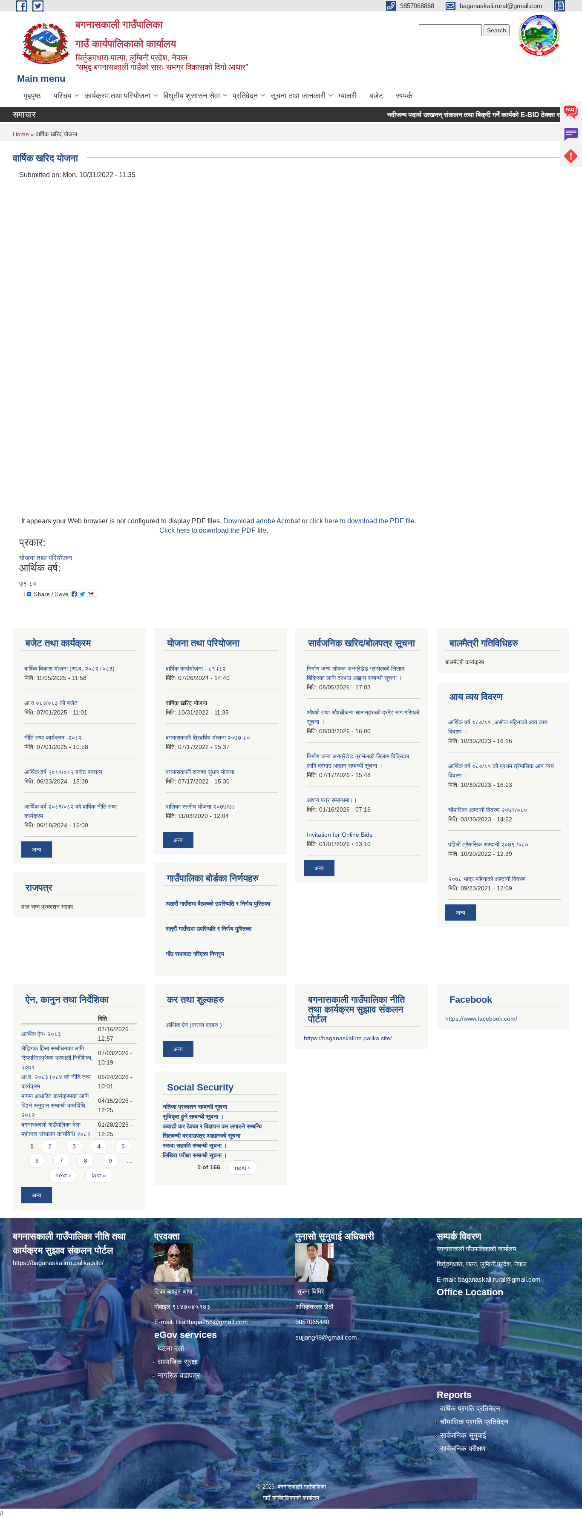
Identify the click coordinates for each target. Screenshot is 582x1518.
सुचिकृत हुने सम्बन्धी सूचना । (193, 1116)
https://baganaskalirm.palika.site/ (348, 1038)
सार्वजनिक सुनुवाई (463, 1436)
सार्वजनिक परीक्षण (462, 1449)
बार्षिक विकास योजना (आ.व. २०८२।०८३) (69, 668)
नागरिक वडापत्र (179, 1376)
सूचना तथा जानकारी (298, 96)
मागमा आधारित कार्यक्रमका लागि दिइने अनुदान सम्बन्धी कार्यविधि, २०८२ (55, 1105)
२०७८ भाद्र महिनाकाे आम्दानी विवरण (487, 878)
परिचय (63, 96)
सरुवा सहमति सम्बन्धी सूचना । (195, 1145)
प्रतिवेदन (245, 96)
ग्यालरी (347, 96)
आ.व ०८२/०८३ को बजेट (51, 703)
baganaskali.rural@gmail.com (499, 1279)
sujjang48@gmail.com (326, 1337)
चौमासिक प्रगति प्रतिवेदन (474, 1422)
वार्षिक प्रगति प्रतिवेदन (470, 1409)
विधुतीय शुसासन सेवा (191, 96)
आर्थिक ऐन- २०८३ (41, 1033)
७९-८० (28, 583)
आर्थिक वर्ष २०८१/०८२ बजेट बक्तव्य (63, 772)
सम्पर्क (404, 96)
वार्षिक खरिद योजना (186, 703)
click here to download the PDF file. (362, 521)
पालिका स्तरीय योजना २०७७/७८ (200, 806)
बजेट (376, 96)
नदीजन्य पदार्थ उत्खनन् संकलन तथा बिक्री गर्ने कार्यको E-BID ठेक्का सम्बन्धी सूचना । (465, 114)
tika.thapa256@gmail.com (212, 1322)
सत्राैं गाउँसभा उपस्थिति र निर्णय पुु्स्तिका (208, 928)
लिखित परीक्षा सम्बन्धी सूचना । (195, 1155)
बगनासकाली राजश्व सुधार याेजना (200, 772)
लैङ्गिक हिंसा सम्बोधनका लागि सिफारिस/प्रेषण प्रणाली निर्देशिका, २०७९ (57, 1057)
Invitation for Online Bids (339, 834)
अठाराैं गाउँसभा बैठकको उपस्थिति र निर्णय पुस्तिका (218, 903)
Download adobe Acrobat (262, 521)
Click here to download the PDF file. (213, 530)
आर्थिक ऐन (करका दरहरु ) (194, 1025)
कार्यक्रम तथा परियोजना (117, 96)
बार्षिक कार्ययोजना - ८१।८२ (196, 668)
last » (99, 1175)
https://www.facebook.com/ (481, 1018)
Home (21, 134)
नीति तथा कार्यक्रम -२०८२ (53, 737)
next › (63, 1175)
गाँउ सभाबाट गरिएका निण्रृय (195, 953)
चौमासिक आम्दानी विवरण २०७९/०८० (487, 809)
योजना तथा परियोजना (45, 558)
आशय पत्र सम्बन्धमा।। (332, 800)
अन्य (36, 849)
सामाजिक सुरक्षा (178, 1362)
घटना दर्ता (171, 1349)
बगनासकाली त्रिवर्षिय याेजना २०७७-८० (208, 737)
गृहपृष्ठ (32, 96)
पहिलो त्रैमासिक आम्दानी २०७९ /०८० (488, 844)
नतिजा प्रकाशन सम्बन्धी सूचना (195, 1106)
